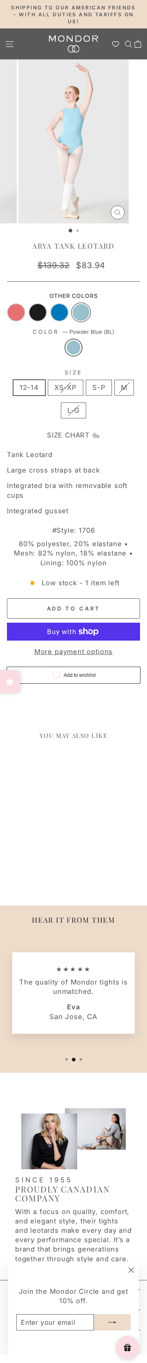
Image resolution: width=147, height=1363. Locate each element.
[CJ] (16, 312)
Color (74, 331)
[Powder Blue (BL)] (73, 347)
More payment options (73, 652)
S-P (98, 387)
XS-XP (65, 387)
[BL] (81, 312)
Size (73, 372)
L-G (73, 410)
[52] (38, 312)
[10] (59, 312)
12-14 (29, 387)
